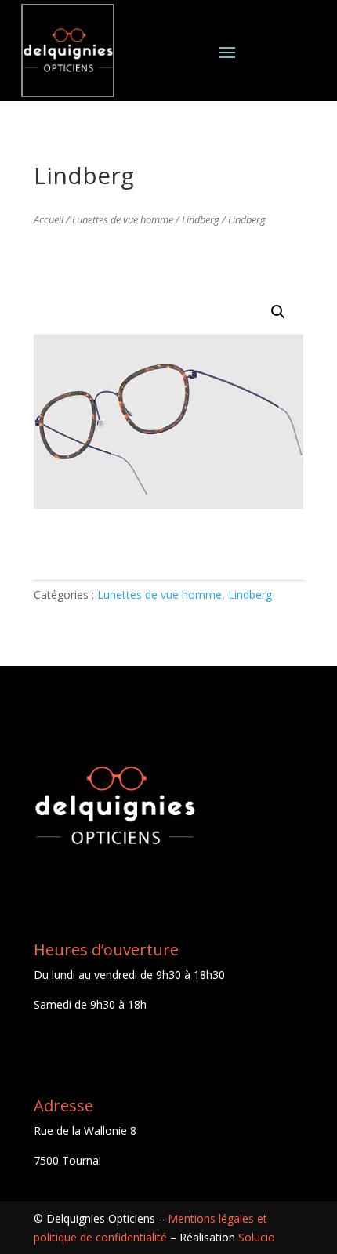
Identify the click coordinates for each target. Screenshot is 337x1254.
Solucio (256, 1237)
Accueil (48, 219)
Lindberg (200, 219)
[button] (278, 312)
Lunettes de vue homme (122, 219)
